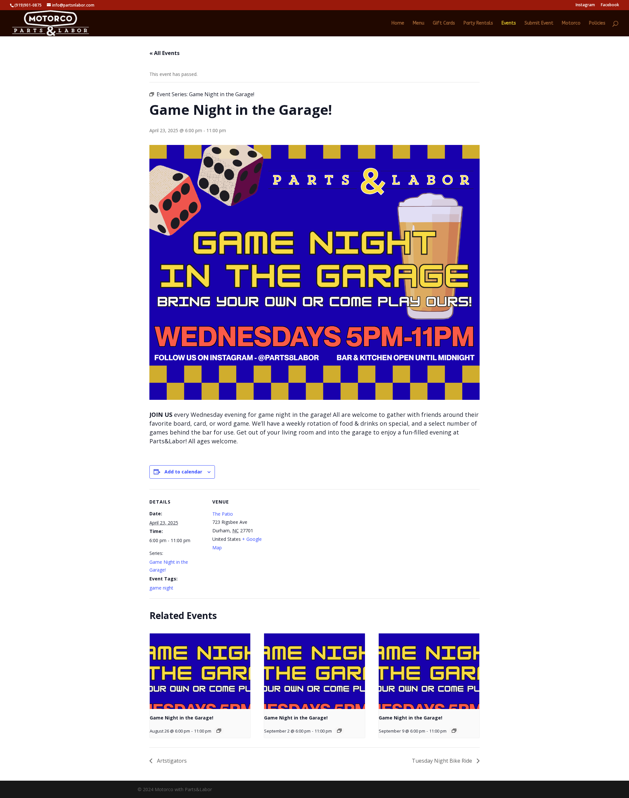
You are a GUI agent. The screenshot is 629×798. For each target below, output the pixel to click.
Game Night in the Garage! (181, 718)
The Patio (222, 514)
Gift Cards (444, 23)
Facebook (610, 5)
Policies (597, 23)
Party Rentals (478, 23)
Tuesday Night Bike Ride (442, 760)
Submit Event (538, 23)
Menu (418, 23)
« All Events (164, 53)
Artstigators (171, 760)
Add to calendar (183, 472)
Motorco (571, 23)
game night (161, 588)
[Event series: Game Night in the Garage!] (219, 731)
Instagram (585, 5)
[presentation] (200, 671)
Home (397, 23)
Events (509, 23)
